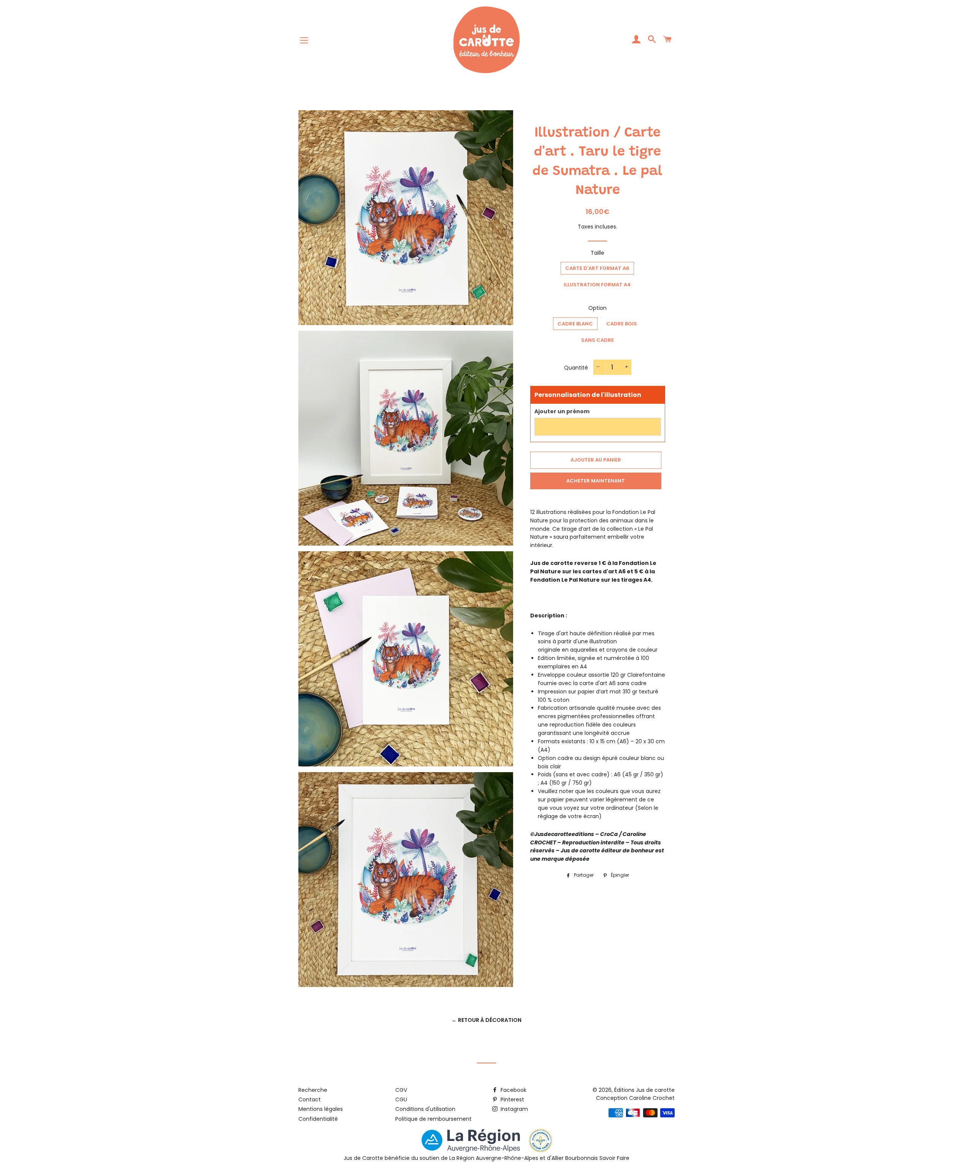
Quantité (576, 367)
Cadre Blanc (575, 323)
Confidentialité (318, 1119)
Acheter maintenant (595, 480)
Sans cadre (597, 340)
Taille (597, 253)
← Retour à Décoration (486, 1020)
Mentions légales (320, 1109)
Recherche (312, 1090)
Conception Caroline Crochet (635, 1098)
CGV (401, 1090)
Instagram (513, 1109)
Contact (309, 1099)
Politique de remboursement (433, 1119)
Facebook (512, 1090)
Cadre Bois (621, 323)
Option (597, 308)
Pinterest (511, 1099)
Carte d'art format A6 (597, 268)
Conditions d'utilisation (425, 1109)
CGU (401, 1099)
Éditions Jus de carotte (644, 1090)
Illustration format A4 (597, 284)
